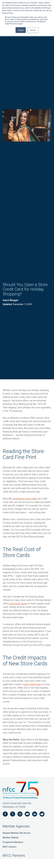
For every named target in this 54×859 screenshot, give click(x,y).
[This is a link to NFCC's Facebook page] (5, 814)
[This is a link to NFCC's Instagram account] (19, 814)
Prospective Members (13, 842)
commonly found (18, 603)
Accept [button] (20, 30)
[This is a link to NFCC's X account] (12, 814)
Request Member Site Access (16, 833)
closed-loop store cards (25, 498)
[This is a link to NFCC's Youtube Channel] (27, 814)
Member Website (11, 837)
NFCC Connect (9, 847)
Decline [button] (33, 30)
